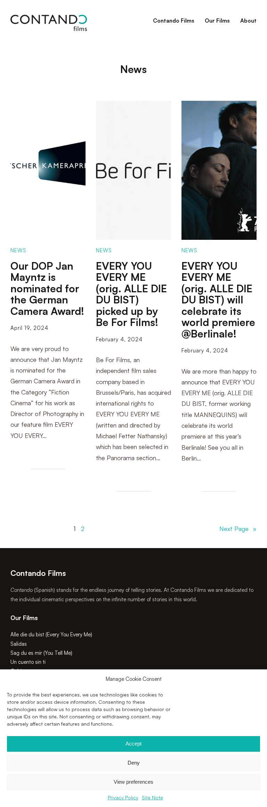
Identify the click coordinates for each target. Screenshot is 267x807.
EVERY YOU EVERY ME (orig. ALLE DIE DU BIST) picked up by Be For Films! (131, 294)
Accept (133, 744)
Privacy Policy (123, 797)
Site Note (152, 797)
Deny (134, 763)
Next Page (238, 528)
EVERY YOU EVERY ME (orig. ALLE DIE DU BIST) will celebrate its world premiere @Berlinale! (218, 300)
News (18, 250)
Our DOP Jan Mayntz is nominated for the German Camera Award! (47, 288)
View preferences (133, 782)
